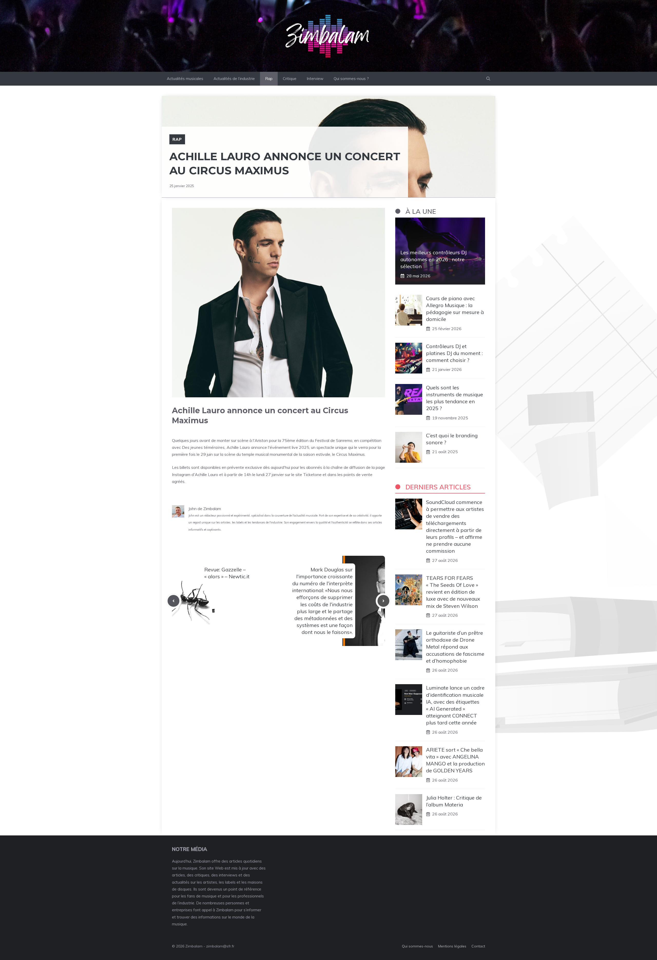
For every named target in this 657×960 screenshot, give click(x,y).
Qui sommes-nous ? (351, 78)
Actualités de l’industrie (234, 78)
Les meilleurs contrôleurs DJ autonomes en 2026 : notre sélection (433, 259)
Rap (269, 78)
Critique (289, 78)
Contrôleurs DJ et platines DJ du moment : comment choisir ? (454, 353)
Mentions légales (452, 946)
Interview (315, 78)
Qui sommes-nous (417, 946)
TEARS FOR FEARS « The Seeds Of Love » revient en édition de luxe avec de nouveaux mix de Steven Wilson (453, 592)
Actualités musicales (185, 78)
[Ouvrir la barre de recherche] (488, 79)
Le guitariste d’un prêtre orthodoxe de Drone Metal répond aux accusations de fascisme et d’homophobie (455, 647)
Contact (478, 946)
